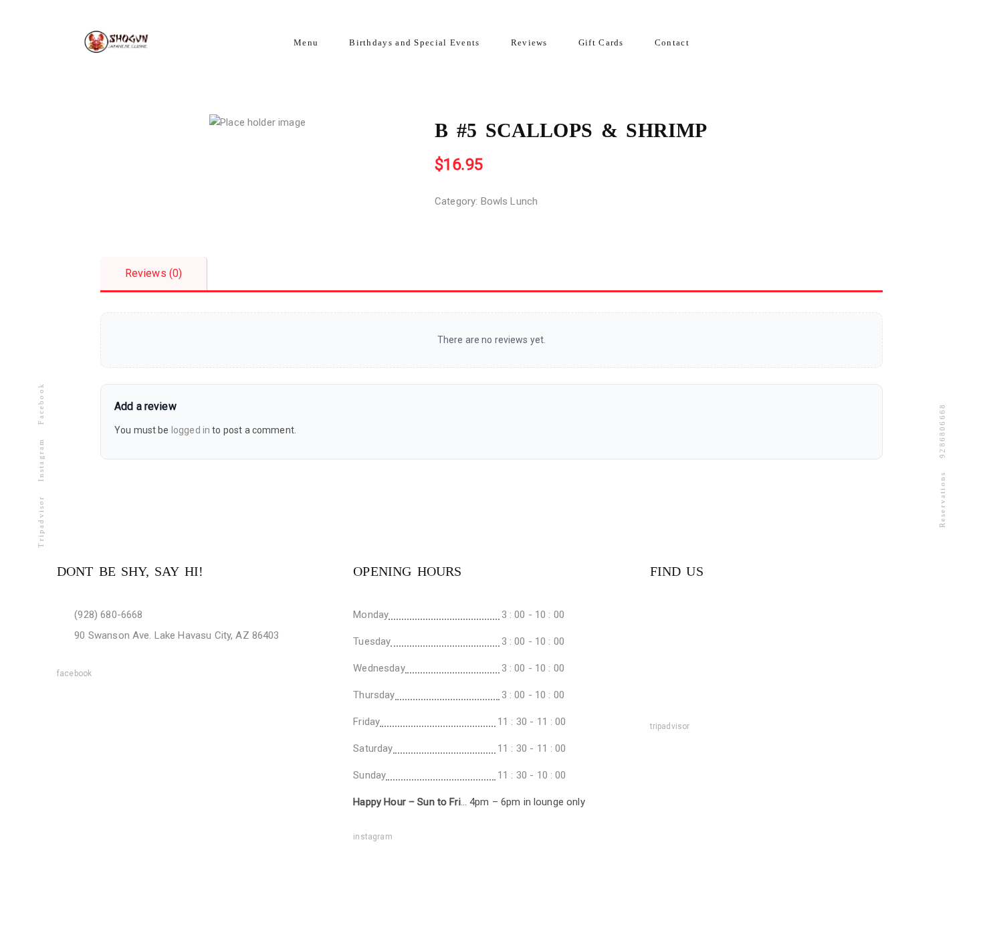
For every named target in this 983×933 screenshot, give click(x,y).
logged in (190, 430)
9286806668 (942, 430)
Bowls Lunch (509, 201)
